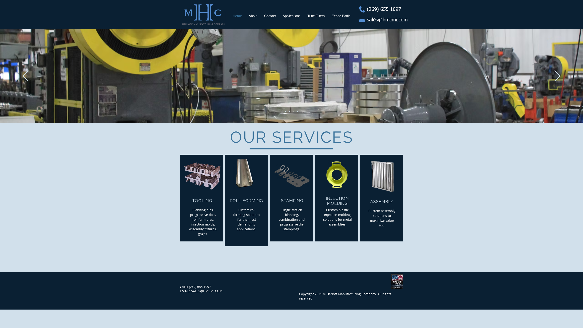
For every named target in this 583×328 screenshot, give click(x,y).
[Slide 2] (285, 111)
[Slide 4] (297, 111)
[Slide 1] (293, 111)
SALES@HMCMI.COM (206, 291)
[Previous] (25, 76)
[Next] (557, 76)
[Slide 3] (289, 111)
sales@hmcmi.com (387, 20)
